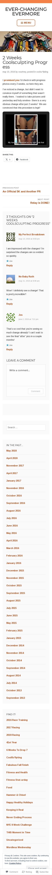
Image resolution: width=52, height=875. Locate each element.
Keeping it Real (14, 810)
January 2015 (13, 638)
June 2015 (12, 615)
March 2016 (12, 548)
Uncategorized (14, 840)
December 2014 (15, 645)
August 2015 (13, 600)
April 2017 (11, 473)
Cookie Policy (15, 863)
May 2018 (11, 450)
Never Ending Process (19, 817)
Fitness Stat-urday (17, 780)
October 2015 (14, 585)
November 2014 (15, 653)
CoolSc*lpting (42, 72)
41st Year (11, 742)
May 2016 (11, 533)
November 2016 (15, 488)
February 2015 (14, 630)
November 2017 (15, 465)
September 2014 (15, 668)
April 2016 (11, 540)
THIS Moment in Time (18, 832)
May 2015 (11, 623)
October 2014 (14, 660)
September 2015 (15, 593)
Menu (27, 23)
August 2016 (13, 510)
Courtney (22, 72)
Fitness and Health (17, 772)
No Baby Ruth (26, 276)
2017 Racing (13, 727)
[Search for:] (26, 427)
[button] (19, 136)
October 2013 (14, 690)
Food (9, 787)
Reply (9, 265)
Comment (35, 391)
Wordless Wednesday (18, 847)
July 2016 (11, 518)
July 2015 (11, 608)
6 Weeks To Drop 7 (16, 750)
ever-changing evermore (26, 11)
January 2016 (13, 563)
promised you (12, 80)
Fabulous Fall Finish (17, 765)
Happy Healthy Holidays (19, 802)
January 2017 (13, 480)
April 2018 (11, 458)
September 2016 (15, 503)
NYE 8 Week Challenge (19, 825)
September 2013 (15, 698)
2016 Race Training (17, 720)
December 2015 (15, 570)
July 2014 (11, 683)
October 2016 (14, 495)
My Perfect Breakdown (31, 234)
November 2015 (15, 578)
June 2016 (12, 525)
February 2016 (14, 555)
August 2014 (13, 675)
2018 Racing (13, 735)
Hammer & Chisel (16, 795)
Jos (21, 315)
